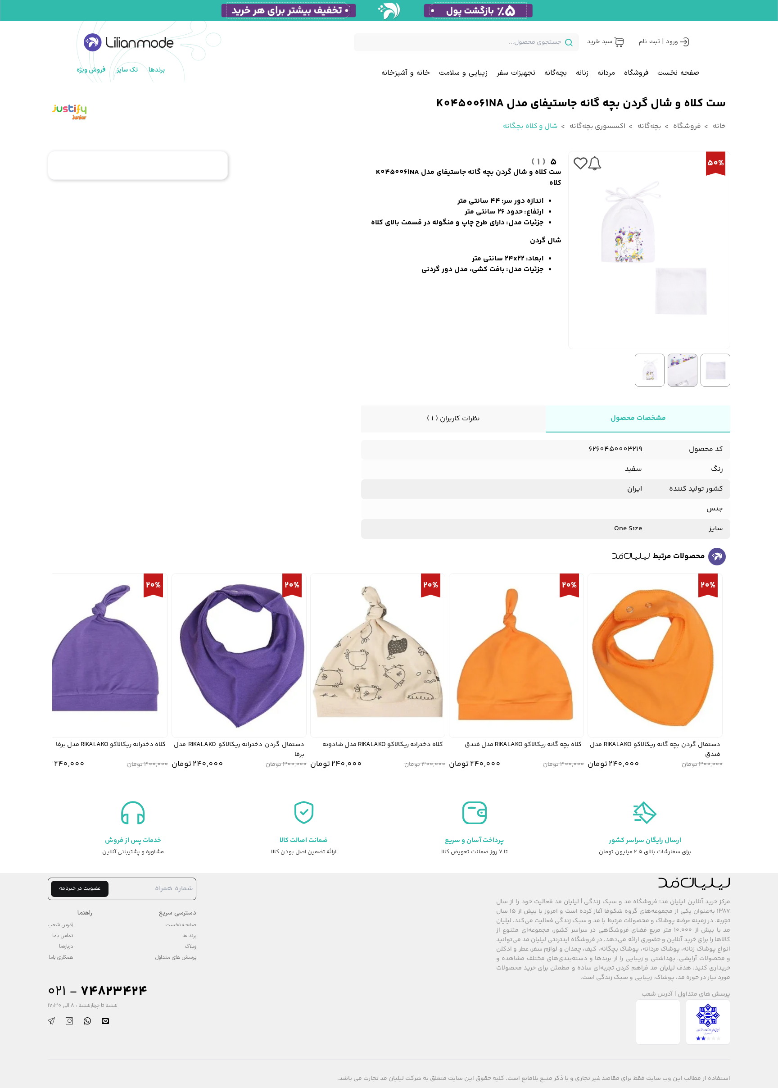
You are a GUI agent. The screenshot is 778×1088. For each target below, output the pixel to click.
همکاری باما (61, 957)
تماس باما (62, 936)
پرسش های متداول (704, 994)
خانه (718, 126)
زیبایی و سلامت (463, 73)
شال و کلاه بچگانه (530, 126)
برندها (157, 70)
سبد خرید (599, 41)
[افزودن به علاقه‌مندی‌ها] (580, 163)
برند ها (189, 936)
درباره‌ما (66, 946)
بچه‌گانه (555, 73)
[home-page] (129, 42)
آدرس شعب (657, 994)
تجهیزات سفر (516, 73)
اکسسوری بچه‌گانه (596, 126)
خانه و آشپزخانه (405, 73)
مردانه (606, 73)
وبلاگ (190, 946)
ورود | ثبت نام (658, 41)
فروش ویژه (91, 70)
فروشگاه (636, 73)
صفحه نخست (678, 73)
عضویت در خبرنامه (79, 888)
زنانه (582, 73)
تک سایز (127, 70)
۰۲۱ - (97, 991)
